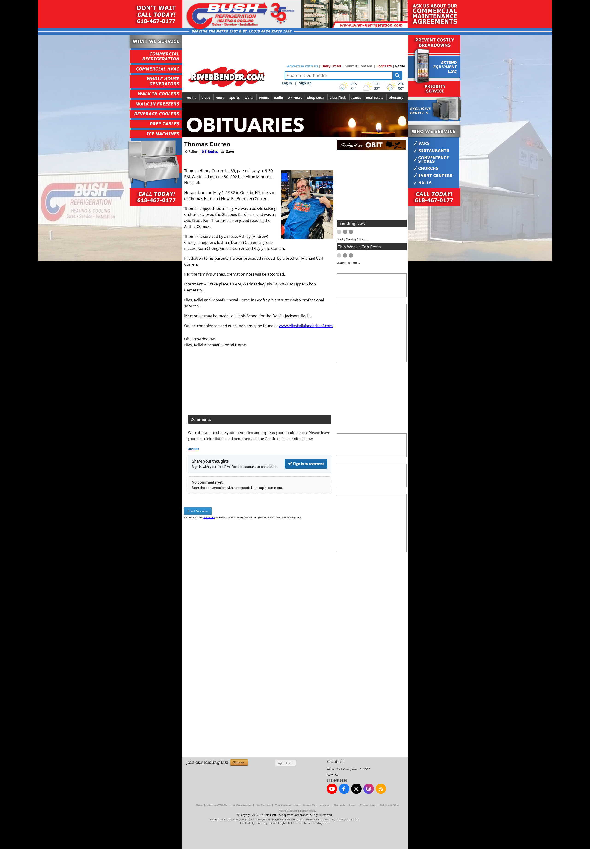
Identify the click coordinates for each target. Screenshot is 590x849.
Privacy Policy (367, 804)
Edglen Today (308, 810)
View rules (193, 449)
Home (191, 97)
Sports (234, 97)
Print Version (198, 511)
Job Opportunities (241, 804)
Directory (396, 97)
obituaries (209, 517)
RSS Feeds (339, 804)
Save (229, 151)
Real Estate (375, 97)
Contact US (309, 804)
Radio (400, 66)
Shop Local (315, 97)
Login (280, 763)
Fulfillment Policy (389, 804)
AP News (295, 97)
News (219, 97)
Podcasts (384, 66)
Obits (249, 97)
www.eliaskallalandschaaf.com (306, 325)
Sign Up (305, 83)
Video (205, 97)
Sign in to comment (308, 464)
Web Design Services (286, 804)
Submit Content (359, 66)
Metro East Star (288, 810)
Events (263, 97)
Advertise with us (302, 66)
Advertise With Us (217, 804)
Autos (356, 97)
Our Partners (263, 804)
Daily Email (331, 66)
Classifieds (338, 97)
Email (289, 763)
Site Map (324, 804)
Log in (287, 83)
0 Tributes (210, 151)
